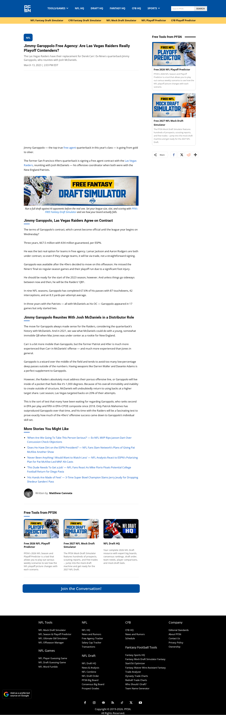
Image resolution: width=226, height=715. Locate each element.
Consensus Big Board (93, 684)
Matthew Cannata (60, 493)
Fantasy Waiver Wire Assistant (141, 667)
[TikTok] (122, 703)
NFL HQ (86, 630)
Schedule (130, 638)
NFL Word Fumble (48, 666)
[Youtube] (140, 703)
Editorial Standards (179, 630)
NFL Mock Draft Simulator (52, 630)
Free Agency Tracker (92, 638)
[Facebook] (174, 155)
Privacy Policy (176, 642)
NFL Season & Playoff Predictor (54, 634)
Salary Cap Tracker (91, 642)
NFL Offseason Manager (51, 642)
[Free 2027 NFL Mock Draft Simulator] (81, 528)
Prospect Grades (90, 688)
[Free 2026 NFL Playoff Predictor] (41, 528)
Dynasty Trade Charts (136, 675)
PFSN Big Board (90, 680)
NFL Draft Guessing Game (52, 662)
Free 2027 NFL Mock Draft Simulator (79, 545)
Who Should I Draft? (135, 684)
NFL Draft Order (90, 675)
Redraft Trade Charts (136, 680)
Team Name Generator (137, 688)
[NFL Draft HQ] (121, 528)
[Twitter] (181, 155)
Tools (27, 535)
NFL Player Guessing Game (52, 658)
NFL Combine (89, 671)
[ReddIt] (188, 155)
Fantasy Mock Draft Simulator (141, 659)
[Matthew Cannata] (29, 493)
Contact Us (174, 638)
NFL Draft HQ (111, 543)
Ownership (174, 646)
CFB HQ (129, 630)
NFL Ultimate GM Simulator (52, 638)
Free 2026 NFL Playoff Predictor (37, 545)
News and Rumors (91, 634)
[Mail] (103, 703)
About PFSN (175, 634)
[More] (195, 155)
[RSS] (113, 703)
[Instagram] (94, 703)
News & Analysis (90, 667)
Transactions (88, 646)
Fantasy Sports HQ (135, 655)
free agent (69, 147)
